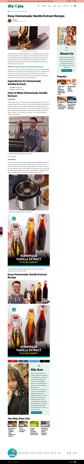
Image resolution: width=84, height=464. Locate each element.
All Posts (14, 11)
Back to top (72, 461)
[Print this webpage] (1, 236)
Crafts (38, 5)
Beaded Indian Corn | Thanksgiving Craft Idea (62, 106)
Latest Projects (66, 5)
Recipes (49, 5)
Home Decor (43, 5)
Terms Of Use (39, 452)
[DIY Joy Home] (16, 6)
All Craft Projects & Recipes (21, 11)
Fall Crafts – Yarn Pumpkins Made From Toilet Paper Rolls (61, 90)
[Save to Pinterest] (1, 230)
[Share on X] (1, 233)
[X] (72, 1)
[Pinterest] (75, 1)
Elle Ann (15, 20)
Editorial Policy (46, 452)
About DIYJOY (33, 452)
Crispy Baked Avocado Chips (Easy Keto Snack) (34, 431)
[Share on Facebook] (1, 228)
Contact (59, 452)
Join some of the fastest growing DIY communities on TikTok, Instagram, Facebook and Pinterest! (30, 1)
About (71, 5)
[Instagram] (67, 1)
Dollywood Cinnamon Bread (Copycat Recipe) (44, 431)
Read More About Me (36, 412)
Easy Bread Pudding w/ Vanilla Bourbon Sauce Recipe (28, 66)
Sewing (54, 5)
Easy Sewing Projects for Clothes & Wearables (72, 106)
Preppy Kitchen (23, 73)
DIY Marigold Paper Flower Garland (72, 89)
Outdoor (59, 5)
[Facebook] (70, 1)
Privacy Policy (53, 452)
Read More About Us (66, 70)
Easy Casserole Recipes (22, 430)
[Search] (75, 6)
